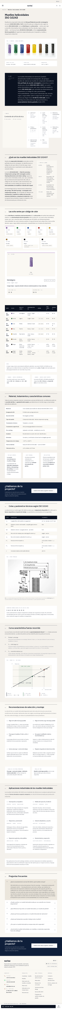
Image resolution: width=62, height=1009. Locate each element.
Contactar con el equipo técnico (44, 490)
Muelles (24, 978)
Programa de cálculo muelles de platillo (39, 996)
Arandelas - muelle (26, 976)
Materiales (37, 980)
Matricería (24, 985)
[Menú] (2, 5)
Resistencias (25, 992)
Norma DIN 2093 (39, 991)
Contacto (50, 976)
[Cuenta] (57, 6)
